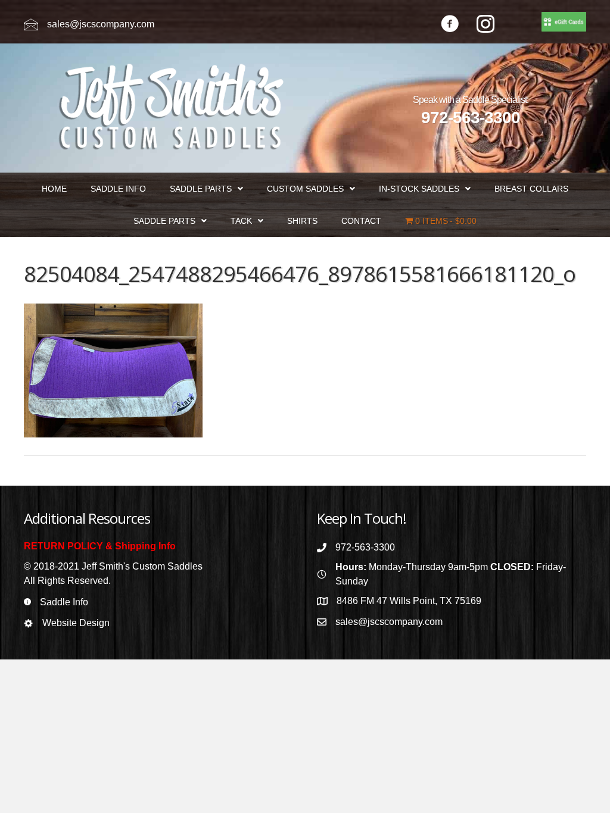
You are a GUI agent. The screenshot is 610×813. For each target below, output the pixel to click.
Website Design (76, 623)
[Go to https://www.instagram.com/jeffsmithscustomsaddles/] (485, 25)
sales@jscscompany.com (100, 24)
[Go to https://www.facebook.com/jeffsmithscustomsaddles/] (450, 25)
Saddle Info (64, 602)
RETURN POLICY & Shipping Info (100, 546)
